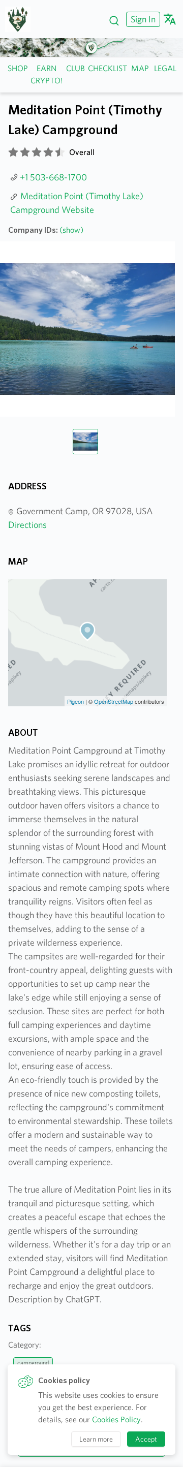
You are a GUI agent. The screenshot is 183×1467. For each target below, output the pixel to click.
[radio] (13, 152)
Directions (27, 524)
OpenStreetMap (113, 701)
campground (33, 1362)
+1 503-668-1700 (53, 177)
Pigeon (75, 701)
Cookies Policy (116, 1419)
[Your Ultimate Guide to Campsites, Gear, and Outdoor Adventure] (21, 19)
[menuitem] (142, 19)
